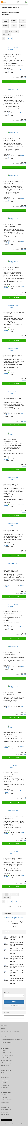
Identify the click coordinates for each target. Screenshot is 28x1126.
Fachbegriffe (4, 1094)
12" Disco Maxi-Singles (6, 1060)
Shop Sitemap (4, 1112)
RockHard (3, 1082)
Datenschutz (4, 1036)
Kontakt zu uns (5, 1114)
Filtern (14, 1002)
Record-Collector (5, 1085)
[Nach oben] (23, 1123)
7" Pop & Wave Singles (6, 1062)
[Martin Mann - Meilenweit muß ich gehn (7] (14, 918)
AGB (2, 1034)
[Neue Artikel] (23, 914)
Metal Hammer (5, 1080)
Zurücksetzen (14, 1005)
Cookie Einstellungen (6, 1042)
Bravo (2, 1072)
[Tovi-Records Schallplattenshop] (3, 2)
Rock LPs (3, 1050)
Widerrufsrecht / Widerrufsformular (10, 1031)
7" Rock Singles (5, 1065)
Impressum (4, 1028)
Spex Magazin (4, 1087)
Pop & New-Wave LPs (6, 1052)
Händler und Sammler (6, 1099)
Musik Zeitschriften (6, 1109)
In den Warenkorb (14, 81)
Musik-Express (5, 1077)
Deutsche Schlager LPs (7, 1055)
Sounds (3, 1075)
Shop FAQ (3, 1104)
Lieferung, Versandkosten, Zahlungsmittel (11, 1039)
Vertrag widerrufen (6, 1119)
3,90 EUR (14, 926)
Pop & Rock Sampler (6, 1057)
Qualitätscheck (5, 1102)
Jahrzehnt (7, 992)
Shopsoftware (8, 1124)
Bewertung (4, 1097)
